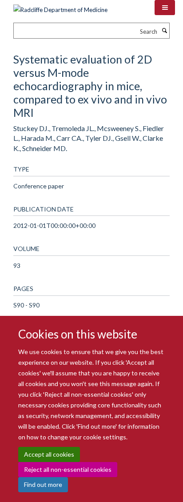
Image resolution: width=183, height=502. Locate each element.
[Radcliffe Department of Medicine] (60, 6)
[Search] (164, 31)
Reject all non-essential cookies (67, 469)
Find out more (43, 484)
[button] (165, 7)
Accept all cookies (49, 454)
